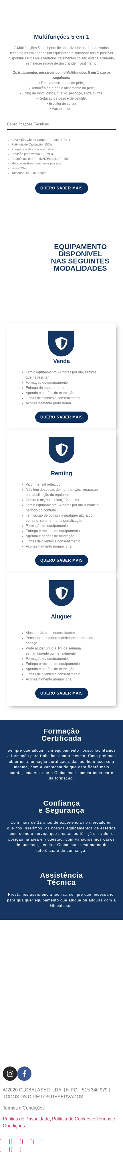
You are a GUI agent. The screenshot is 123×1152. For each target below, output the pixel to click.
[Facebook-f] (24, 1073)
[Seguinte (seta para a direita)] (16, 1149)
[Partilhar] (27, 1141)
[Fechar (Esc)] (38, 1141)
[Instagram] (10, 1073)
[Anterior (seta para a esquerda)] (5, 1149)
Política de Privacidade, (27, 1118)
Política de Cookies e (74, 1118)
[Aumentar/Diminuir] (5, 1141)
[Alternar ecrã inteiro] (16, 1141)
